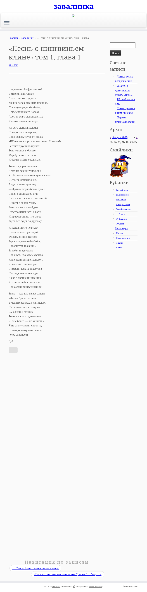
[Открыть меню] (7, 23)
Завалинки (27, 37)
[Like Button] (13, 350)
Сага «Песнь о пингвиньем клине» (35, 568)
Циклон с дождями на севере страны (123, 90)
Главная (13, 37)
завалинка (73, 6)
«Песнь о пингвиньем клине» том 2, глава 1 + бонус (67, 574)
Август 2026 (119, 137)
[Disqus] (57, 404)
